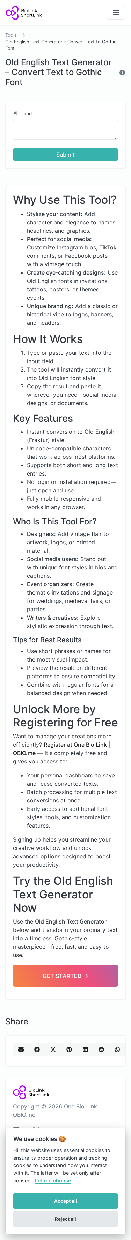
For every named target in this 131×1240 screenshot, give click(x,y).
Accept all (65, 1201)
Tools (11, 35)
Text (26, 114)
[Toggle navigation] (116, 13)
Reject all (65, 1219)
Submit (65, 154)
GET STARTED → (65, 975)
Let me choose (53, 1180)
